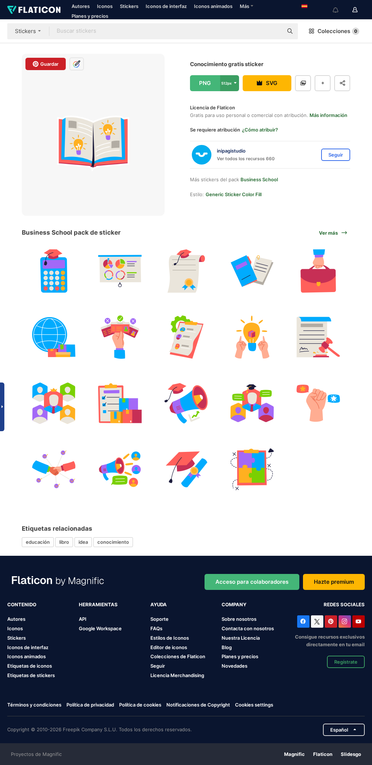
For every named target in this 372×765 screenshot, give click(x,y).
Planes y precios (90, 16)
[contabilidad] (54, 271)
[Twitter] (317, 621)
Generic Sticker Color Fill (234, 194)
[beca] (186, 469)
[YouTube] (358, 621)
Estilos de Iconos (169, 638)
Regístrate (345, 662)
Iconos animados (213, 6)
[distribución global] (54, 337)
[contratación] (120, 337)
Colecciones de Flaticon (177, 656)
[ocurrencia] (252, 337)
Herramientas (98, 604)
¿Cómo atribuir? (260, 130)
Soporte (159, 619)
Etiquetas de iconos (29, 666)
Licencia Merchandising (177, 675)
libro (64, 542)
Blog (227, 647)
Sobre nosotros (239, 619)
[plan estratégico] (252, 469)
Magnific (294, 754)
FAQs (156, 628)
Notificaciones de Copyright (198, 705)
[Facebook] (303, 621)
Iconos (105, 6)
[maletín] (318, 271)
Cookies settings (254, 705)
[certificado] (186, 271)
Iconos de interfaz (166, 6)
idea (83, 542)
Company (234, 604)
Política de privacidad (90, 705)
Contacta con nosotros (248, 628)
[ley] (318, 337)
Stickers (129, 6)
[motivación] (318, 403)
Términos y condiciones (34, 705)
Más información (328, 115)
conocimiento (113, 542)
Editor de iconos (168, 647)
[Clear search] (274, 31)
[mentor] (252, 403)
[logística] (120, 403)
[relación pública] (120, 469)
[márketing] (186, 403)
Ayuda (158, 604)
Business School (259, 179)
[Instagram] (345, 621)
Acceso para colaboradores (251, 581)
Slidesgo (351, 754)
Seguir (157, 666)
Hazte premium (334, 581)
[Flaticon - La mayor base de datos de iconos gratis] (34, 10)
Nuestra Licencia (241, 638)
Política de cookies (140, 705)
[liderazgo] (54, 403)
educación (38, 542)
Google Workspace (100, 628)
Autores (81, 6)
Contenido (21, 604)
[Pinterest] (331, 621)
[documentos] (252, 271)
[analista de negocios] (120, 271)
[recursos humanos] (186, 337)
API (82, 619)
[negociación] (54, 469)
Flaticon (322, 754)
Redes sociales (344, 604)
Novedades (234, 666)
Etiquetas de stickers (31, 675)
